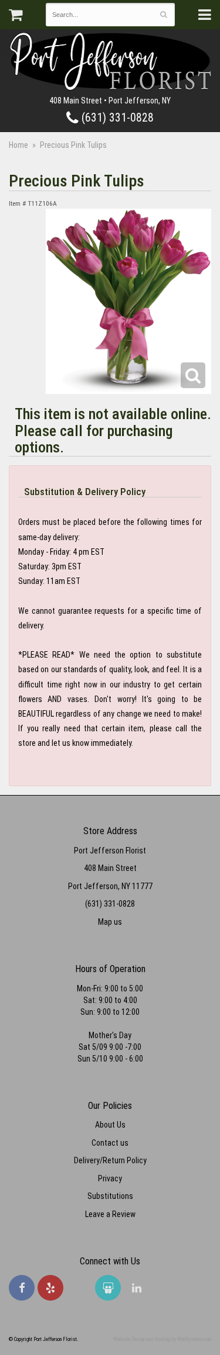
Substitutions (110, 1196)
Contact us (110, 1142)
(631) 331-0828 (116, 118)
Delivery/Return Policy (110, 1160)
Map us (110, 922)
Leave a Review (110, 1214)
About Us (110, 1124)
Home (18, 145)
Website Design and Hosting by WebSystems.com (162, 1339)
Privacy (110, 1178)
